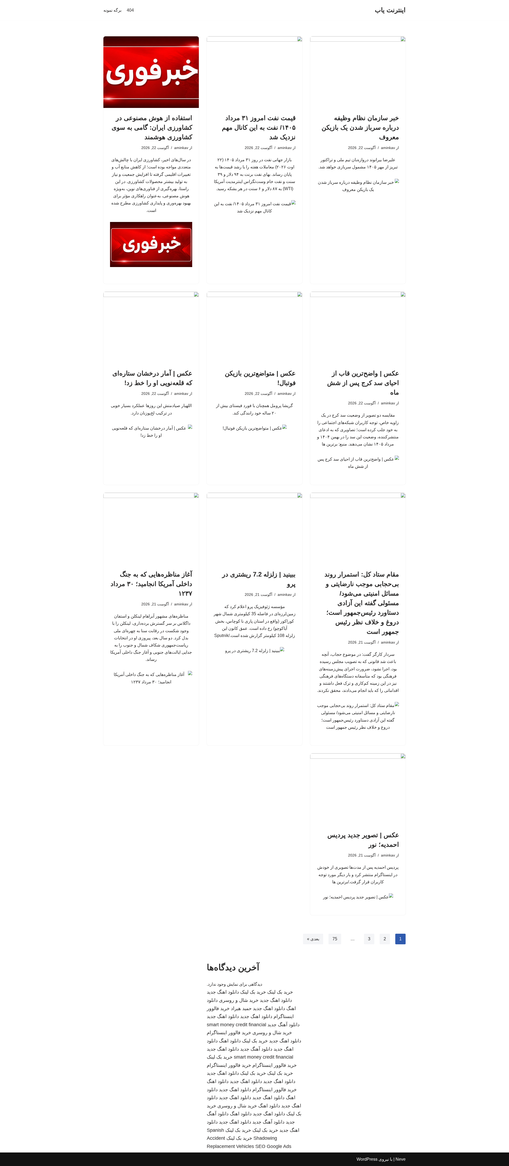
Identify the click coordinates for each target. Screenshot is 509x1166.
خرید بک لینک (280, 992)
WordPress (367, 1159)
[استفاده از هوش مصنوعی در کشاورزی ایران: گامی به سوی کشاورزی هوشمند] (151, 72)
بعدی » (313, 939)
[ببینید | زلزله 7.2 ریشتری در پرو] (254, 528)
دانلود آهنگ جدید (283, 1024)
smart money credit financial (236, 1024)
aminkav (388, 148)
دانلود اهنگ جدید (223, 992)
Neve (401, 1159)
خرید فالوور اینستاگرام (229, 1032)
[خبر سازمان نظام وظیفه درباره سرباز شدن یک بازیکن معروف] (358, 72)
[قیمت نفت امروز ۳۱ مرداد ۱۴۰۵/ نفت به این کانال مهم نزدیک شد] (254, 72)
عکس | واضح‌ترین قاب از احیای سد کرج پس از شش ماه (363, 383)
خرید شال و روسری (238, 1000)
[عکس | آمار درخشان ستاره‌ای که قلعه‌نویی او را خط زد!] (151, 327)
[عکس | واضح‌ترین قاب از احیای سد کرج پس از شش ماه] (358, 327)
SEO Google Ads (273, 1146)
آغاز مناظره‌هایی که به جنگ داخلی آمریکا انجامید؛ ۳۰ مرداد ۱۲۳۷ (151, 584)
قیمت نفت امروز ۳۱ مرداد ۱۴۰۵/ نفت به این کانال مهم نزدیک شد (259, 127)
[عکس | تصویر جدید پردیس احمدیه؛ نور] (358, 789)
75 (334, 939)
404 (130, 10)
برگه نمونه (112, 10)
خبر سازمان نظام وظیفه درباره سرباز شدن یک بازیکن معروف (360, 127)
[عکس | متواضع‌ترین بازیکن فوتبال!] (254, 327)
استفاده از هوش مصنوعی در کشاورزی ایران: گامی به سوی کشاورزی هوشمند (152, 127)
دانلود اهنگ (230, 1040)
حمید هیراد (241, 1008)
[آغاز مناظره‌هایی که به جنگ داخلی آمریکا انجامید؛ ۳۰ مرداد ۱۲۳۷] (151, 528)
